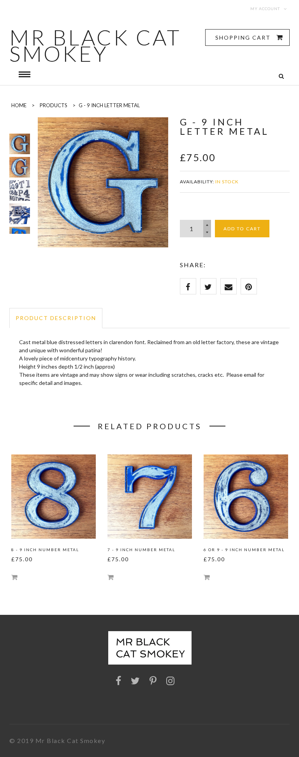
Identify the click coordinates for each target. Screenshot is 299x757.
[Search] (281, 76)
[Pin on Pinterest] (249, 286)
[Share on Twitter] (208, 286)
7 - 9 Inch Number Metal (141, 549)
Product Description (56, 318)
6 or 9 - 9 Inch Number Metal (244, 549)
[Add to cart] (14, 577)
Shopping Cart (244, 37)
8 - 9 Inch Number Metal (45, 549)
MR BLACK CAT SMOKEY (95, 45)
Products (53, 105)
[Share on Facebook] (188, 286)
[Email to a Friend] (228, 286)
